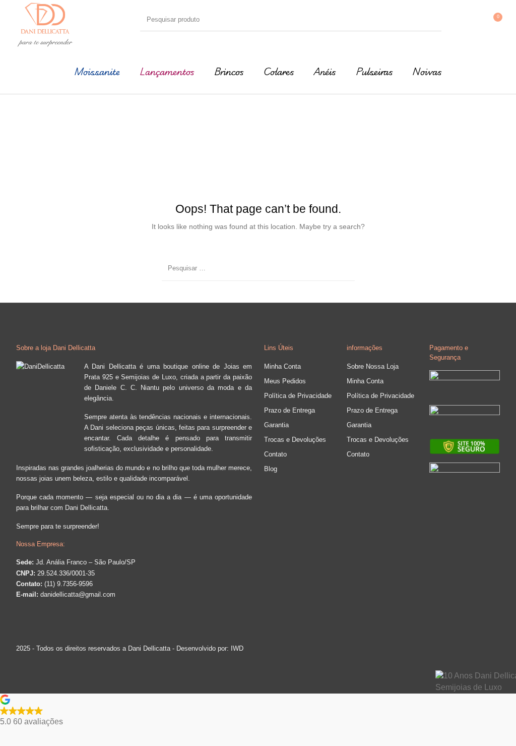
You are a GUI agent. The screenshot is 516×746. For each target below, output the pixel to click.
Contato (275, 454)
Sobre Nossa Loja (373, 366)
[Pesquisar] (431, 19)
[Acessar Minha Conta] (471, 20)
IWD (236, 648)
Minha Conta (282, 366)
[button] (258, 711)
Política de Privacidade (298, 395)
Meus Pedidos (285, 381)
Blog (270, 469)
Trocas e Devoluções (295, 439)
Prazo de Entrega (289, 410)
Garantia (276, 425)
